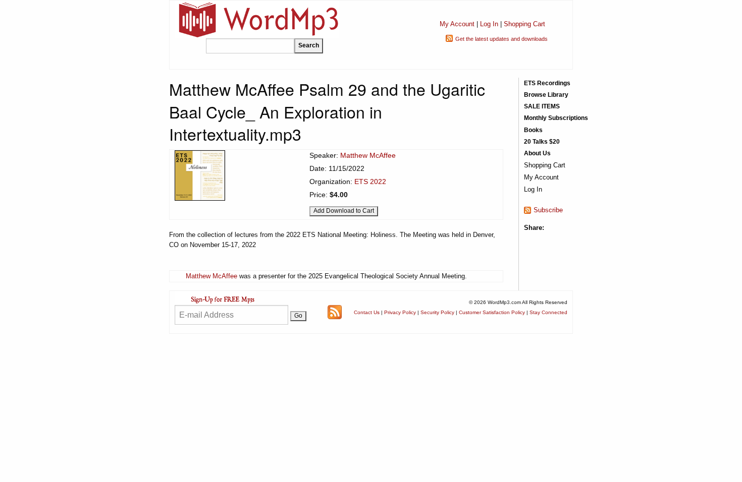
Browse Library (546, 94)
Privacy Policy (400, 312)
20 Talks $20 (542, 141)
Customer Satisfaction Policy (492, 312)
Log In (489, 24)
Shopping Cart (524, 24)
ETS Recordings (547, 83)
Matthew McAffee (368, 155)
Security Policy (437, 312)
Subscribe (548, 210)
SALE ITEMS (542, 106)
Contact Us (367, 312)
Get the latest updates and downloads (501, 39)
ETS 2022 (370, 181)
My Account (457, 24)
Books (533, 130)
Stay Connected (548, 312)
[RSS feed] (335, 311)
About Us (537, 153)
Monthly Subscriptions (556, 118)
